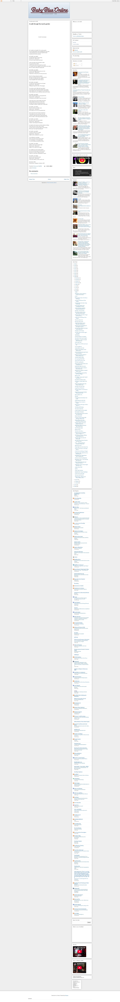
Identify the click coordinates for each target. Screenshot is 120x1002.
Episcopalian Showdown (79, 411)
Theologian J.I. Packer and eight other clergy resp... (81, 340)
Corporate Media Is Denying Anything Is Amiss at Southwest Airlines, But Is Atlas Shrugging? (81, 890)
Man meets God (77, 754)
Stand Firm (76, 805)
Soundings (76, 797)
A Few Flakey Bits (77, 498)
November (77, 279)
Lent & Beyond (77, 685)
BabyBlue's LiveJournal (78, 564)
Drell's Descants (77, 616)
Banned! (76, 396)
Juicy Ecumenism (77, 676)
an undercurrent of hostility (79, 523)
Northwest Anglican (78, 711)
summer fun (76, 815)
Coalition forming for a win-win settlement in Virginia (83, 103)
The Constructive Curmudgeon (80, 832)
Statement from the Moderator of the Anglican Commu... (81, 326)
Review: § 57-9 (77, 429)
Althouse (76, 516)
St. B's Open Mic (77, 802)
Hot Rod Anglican (77, 657)
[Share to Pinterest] (51, 166)
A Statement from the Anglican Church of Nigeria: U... (80, 433)
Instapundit (76, 661)
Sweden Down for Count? (78, 806)
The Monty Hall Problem (79, 407)
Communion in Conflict (78, 585)
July (76, 285)
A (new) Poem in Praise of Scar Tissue (80, 658)
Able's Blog (76, 507)
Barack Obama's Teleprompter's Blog (81, 569)
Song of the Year (77, 513)
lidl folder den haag (77, 651)
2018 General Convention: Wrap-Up (80, 589)
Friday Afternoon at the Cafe (80, 400)
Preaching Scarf (77, 743)
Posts (75, 63)
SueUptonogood (77, 814)
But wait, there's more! (79, 321)
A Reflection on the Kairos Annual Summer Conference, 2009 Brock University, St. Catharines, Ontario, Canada (81, 618)
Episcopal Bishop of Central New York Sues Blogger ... (81, 373)
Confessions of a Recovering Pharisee (81, 592)
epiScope (76, 637)
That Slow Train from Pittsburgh (79, 763)
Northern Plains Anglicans (79, 707)
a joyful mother (77, 501)
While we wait (77, 375)
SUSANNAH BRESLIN (78, 819)
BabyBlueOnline (77, 559)
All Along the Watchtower (79, 512)
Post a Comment (34, 173)
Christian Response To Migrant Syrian (80, 677)
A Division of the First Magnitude (81, 457)
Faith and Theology (78, 644)
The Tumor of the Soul (79, 408)
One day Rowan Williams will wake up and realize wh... (81, 329)
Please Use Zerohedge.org (78, 914)
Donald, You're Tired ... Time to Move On (81, 570)
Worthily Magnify (77, 904)
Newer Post (32, 179)
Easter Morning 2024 (77, 824)
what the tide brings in (78, 894)
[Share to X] (49, 166)
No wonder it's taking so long (80, 379)
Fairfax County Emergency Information (81, 639)
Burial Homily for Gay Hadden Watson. (80, 758)
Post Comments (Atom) (51, 182)
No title (76, 468)
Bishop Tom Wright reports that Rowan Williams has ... (80, 384)
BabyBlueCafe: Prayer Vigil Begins (81, 471)
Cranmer (76, 607)
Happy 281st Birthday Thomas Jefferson (81, 793)
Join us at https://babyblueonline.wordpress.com (84, 205)
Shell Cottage (76, 783)
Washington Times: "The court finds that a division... (81, 460)
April (76, 290)
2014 (75, 267)
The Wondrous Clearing (78, 845)
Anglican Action (77, 526)
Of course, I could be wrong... (80, 716)
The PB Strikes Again (79, 427)
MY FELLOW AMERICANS (78, 699)
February (77, 481)
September (77, 282)
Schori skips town (78, 342)
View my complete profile (77, 51)
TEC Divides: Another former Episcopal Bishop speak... (80, 313)
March (76, 479)
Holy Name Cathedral (78, 548)
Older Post (66, 179)
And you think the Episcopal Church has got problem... (81, 353)
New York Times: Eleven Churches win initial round (81, 441)
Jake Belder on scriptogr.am (79, 672)
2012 (75, 270)
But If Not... (76, 593)
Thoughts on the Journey (79, 330)
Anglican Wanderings (78, 547)
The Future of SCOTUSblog (79, 779)
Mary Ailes (74, 42)
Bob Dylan (34, 167)
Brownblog (76, 583)
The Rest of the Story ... (79, 431)
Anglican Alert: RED (78, 467)
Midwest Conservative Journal (80, 698)
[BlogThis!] (48, 166)
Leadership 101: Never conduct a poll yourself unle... (81, 368)
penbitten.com (77, 729)
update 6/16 (76, 580)
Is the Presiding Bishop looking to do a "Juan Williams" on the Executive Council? (84, 135)
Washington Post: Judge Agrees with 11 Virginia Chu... (81, 456)
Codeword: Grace (77, 712)
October (76, 281)
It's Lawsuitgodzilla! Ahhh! (79, 358)
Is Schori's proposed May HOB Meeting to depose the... (80, 418)
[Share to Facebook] (50, 166)
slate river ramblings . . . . (79, 792)
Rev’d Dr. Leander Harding (79, 757)
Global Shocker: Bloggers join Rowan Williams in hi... (80, 477)
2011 (75, 271)
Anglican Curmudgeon (78, 531)
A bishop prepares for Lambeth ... (81, 336)
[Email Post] (44, 166)
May (76, 289)
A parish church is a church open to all (80, 673)
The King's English (78, 841)
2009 (75, 275)
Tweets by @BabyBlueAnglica (78, 36)
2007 (75, 484)
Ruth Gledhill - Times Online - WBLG (81, 766)
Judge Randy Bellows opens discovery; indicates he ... (80, 324)
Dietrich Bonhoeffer (78, 416)
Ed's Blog (76, 632)
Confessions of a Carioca (79, 588)
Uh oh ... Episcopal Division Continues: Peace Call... (80, 443)
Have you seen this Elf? (79, 475)
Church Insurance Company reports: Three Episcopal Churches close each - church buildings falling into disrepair (84, 145)
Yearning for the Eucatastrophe (80, 908)
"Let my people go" (78, 346)
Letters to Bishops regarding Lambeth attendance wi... (80, 309)
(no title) (79, 198)
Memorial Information (77, 895)
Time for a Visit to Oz (79, 319)
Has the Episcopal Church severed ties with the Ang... (81, 414)
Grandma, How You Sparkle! (79, 633)
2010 (75, 273)
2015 (75, 265)
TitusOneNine (77, 855)
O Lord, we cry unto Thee (79, 473)
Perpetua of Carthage (78, 733)
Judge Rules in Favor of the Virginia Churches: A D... (81, 465)
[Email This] (47, 166)
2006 (75, 486)
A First (76, 296)
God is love (76, 842)
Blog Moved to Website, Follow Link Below (81, 775)
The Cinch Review (77, 828)
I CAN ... (76, 292)
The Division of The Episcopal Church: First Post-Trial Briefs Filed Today (83, 191)
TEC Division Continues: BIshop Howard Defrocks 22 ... (81, 436)
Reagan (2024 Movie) (78, 829)
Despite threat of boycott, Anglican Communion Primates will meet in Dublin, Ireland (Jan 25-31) (84, 234)
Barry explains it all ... (79, 394)
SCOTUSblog (76, 778)
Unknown (76, 50)
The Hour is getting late (79, 362)
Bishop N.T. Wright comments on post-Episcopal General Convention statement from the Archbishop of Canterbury (84, 183)
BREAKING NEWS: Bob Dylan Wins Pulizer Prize (80, 426)
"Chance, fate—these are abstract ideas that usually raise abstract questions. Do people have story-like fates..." (81, 519)
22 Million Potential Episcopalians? (80, 744)
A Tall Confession (77, 846)
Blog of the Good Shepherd (79, 579)
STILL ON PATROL (77, 809)
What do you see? (78, 445)
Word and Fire (77, 899)
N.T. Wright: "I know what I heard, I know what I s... (81, 378)
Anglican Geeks (77, 541)
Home (49, 179)
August (76, 284)
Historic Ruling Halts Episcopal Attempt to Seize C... (80, 463)
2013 (75, 268)
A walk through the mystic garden (81, 410)
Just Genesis (76, 681)
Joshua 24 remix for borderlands (79, 789)
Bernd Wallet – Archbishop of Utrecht (80, 691)
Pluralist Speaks (77, 739)
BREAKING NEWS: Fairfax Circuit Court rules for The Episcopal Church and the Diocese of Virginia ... (84, 226)
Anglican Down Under (78, 536)
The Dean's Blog (77, 835)
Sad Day (75, 740)
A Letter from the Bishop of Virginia (81, 451)
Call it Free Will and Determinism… (80, 613)
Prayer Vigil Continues (79, 470)
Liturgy (75, 690)
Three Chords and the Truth (80, 360)
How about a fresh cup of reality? (81, 338)
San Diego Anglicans (78, 771)
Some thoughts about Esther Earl (79, 730)
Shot (75, 820)
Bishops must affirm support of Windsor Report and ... (80, 355)
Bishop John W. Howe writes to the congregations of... (81, 364)
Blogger (66, 995)
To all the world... (77, 860)
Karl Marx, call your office (79, 310)
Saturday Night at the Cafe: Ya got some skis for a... (81, 315)
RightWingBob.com (78, 762)
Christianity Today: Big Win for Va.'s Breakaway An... (81, 453)
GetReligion (76, 654)
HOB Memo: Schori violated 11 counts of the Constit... (80, 294)
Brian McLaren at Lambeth (78, 527)
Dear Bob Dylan (77, 612)
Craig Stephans (77, 602)
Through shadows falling (79, 357)
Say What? (76, 774)
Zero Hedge (76, 913)
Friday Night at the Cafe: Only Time (81, 447)
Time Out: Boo (80, 218)
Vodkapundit (76, 888)
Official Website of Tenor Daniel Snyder (81, 721)
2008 (75, 276)
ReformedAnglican (77, 753)
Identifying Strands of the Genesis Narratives (81, 682)
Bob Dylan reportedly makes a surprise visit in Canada (84, 252)
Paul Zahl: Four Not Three (79, 386)
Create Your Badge (76, 44)
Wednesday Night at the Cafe (80, 366)
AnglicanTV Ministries (78, 551)
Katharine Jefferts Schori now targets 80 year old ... (80, 423)
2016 (75, 263)
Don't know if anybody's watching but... (80, 708)
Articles (75, 557)
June (76, 287)
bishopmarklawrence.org (79, 573)
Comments (76, 65)
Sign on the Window (78, 788)
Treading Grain (77, 866)
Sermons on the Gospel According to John (81, 905)
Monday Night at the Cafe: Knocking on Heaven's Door (80, 421)
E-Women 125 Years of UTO (79, 627)
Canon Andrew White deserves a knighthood (81, 608)
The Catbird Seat (77, 823)
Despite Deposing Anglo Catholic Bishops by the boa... (81, 393)
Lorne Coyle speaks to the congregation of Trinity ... (80, 306)
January (76, 482)
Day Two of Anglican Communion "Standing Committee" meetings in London (84, 118)
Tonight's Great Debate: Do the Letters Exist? (80, 350)
